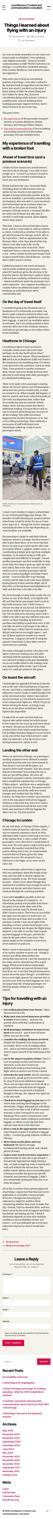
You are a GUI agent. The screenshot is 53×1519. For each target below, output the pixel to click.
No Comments (28, 40)
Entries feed (8, 1492)
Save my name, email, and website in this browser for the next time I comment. (27, 1334)
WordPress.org (10, 1500)
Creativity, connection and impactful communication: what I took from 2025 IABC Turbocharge (25, 1404)
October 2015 (9, 1475)
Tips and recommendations (18, 128)
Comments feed (11, 1496)
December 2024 (11, 1445)
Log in (5, 1488)
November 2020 (11, 1460)
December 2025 (11, 1434)
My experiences (12, 118)
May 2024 (7, 1452)
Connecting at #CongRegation (18, 1382)
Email (5, 1310)
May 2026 (7, 1430)
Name (5, 1298)
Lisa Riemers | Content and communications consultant (26, 6)
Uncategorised (26, 19)
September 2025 (11, 1441)
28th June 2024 (37, 36)
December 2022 (11, 1456)
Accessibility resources (15, 1377)
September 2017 (11, 1467)
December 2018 (11, 1464)
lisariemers (20, 36)
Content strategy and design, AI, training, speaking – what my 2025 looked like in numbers (24, 1392)
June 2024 (8, 1449)
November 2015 (11, 1471)
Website (5, 1321)
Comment (7, 1274)
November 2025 (11, 1438)
